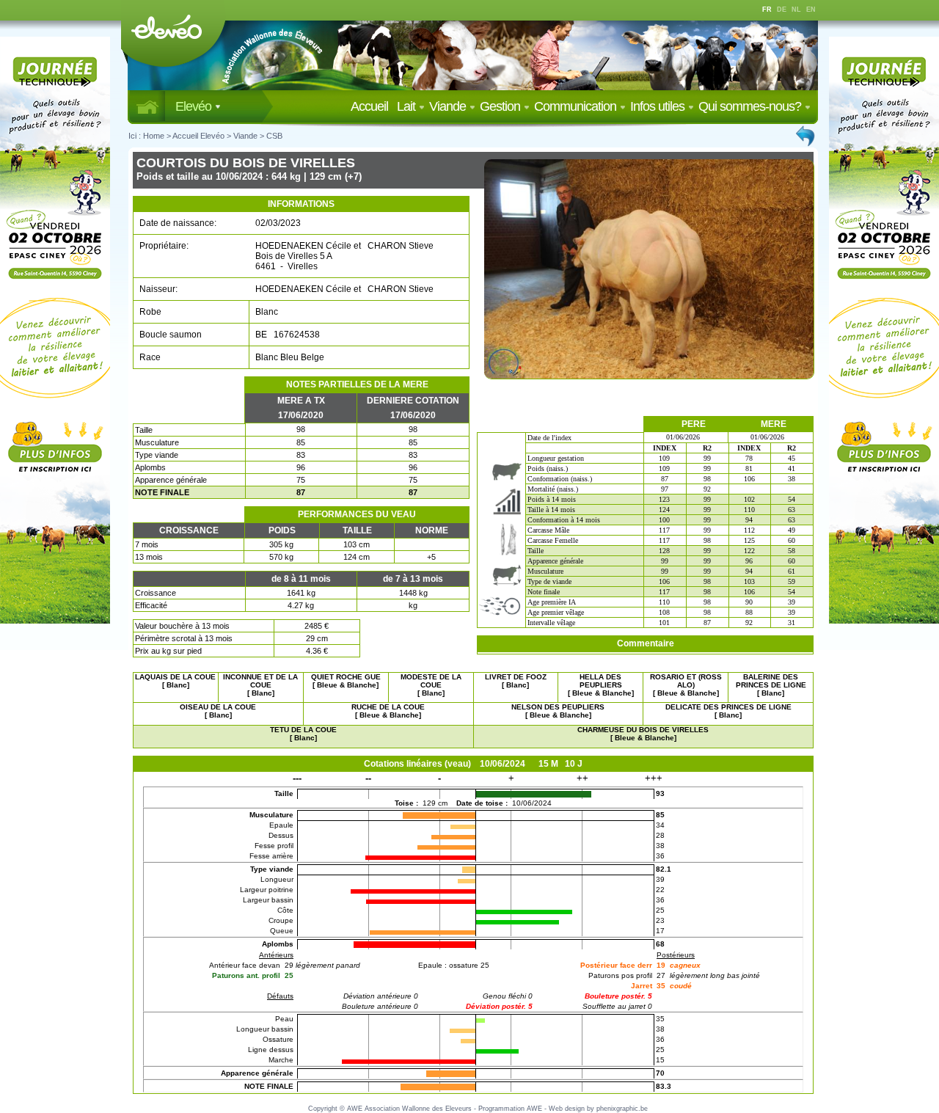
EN (811, 9)
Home (153, 135)
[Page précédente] (806, 135)
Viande (449, 106)
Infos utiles (658, 106)
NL (796, 9)
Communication (576, 106)
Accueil (372, 106)
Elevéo (194, 106)
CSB (274, 135)
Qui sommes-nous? (751, 106)
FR (767, 9)
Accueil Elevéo (198, 135)
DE (781, 9)
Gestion (501, 106)
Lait (407, 106)
